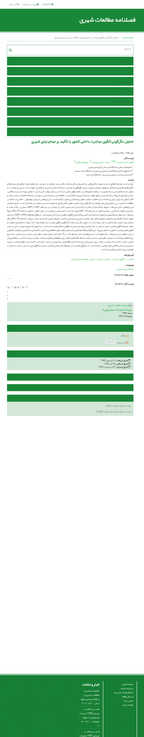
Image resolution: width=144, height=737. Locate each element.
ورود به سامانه (30, 4)
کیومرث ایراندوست (125, 162)
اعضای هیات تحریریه (123, 692)
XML (123, 336)
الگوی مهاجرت (118, 259)
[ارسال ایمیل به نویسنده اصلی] (114, 161)
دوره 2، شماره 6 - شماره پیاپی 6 (117, 309)
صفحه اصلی (128, 37)
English (46, 4)
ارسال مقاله (124, 112)
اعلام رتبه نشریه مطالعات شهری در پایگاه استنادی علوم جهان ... (90, 697)
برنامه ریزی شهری (125, 268)
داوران (127, 122)
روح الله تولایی (82, 162)
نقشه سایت (127, 704)
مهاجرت (130, 259)
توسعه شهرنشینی (79, 259)
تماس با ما (125, 132)
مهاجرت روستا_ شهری (100, 259)
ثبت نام (13, 4)
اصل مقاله (116, 342)
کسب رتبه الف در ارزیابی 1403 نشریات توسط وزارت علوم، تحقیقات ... (89, 715)
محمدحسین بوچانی (101, 162)
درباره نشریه (127, 688)
